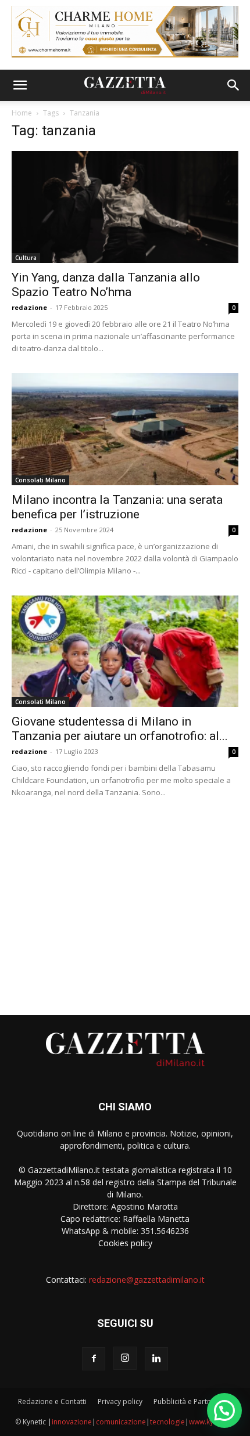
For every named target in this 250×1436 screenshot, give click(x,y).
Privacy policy (120, 1401)
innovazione (72, 1422)
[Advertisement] (125, 902)
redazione (29, 307)
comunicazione (121, 1422)
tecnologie (167, 1422)
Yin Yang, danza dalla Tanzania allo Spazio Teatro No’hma (106, 284)
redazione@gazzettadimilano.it (147, 1279)
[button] (19, 85)
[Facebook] (93, 1358)
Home (22, 113)
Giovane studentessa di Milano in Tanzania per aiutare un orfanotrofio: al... (120, 729)
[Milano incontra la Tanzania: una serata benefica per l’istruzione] (125, 429)
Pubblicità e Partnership (192, 1401)
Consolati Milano (40, 480)
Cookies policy (125, 1243)
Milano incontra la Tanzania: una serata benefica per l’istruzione (117, 507)
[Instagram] (125, 1358)
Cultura (26, 258)
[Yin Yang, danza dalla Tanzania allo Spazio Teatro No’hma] (125, 207)
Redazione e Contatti (52, 1401)
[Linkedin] (156, 1358)
